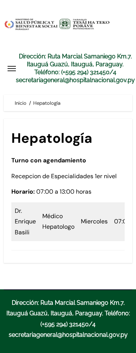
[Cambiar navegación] (12, 68)
